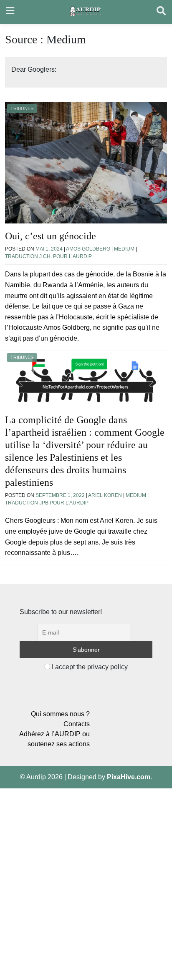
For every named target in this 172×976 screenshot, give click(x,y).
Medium (124, 249)
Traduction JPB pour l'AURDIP (47, 503)
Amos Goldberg (88, 249)
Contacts (76, 724)
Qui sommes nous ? (60, 714)
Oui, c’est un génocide (50, 236)
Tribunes (21, 108)
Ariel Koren (105, 495)
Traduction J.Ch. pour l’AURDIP (48, 256)
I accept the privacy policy (89, 666)
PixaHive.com (128, 776)
